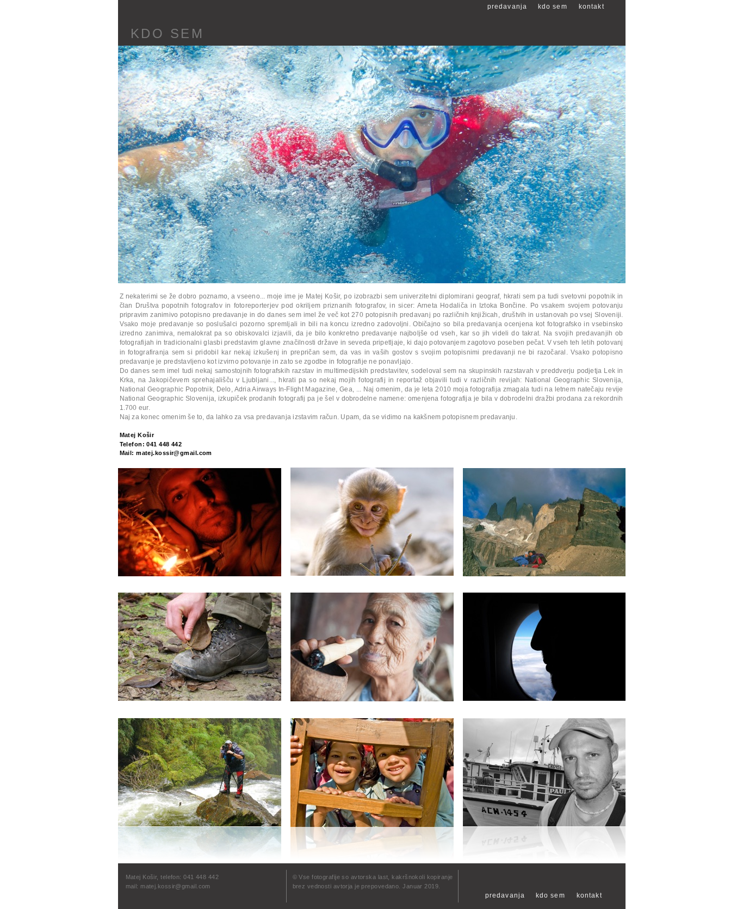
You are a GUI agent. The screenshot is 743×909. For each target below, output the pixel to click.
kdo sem (550, 895)
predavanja (505, 895)
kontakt (589, 895)
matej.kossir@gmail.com (174, 453)
